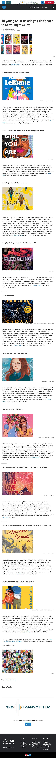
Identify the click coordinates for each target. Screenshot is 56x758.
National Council (35, 745)
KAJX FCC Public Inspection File (47, 746)
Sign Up (28, 724)
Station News (24, 743)
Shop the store (35, 744)
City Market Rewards (37, 746)
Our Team (23, 742)
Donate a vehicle (36, 742)
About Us (23, 741)
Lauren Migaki (35, 457)
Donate (50, 2)
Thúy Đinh (5, 517)
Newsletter (23, 746)
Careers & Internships (26, 744)
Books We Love (15, 64)
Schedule (45, 741)
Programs (45, 742)
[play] (4, 7)
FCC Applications (47, 744)
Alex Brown (19, 574)
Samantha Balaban (26, 632)
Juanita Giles (37, 285)
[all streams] (54, 7)
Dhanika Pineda (18, 235)
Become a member (36, 741)
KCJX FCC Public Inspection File (47, 749)
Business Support (36, 743)
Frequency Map (46, 743)
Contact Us (23, 745)
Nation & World (10, 680)
